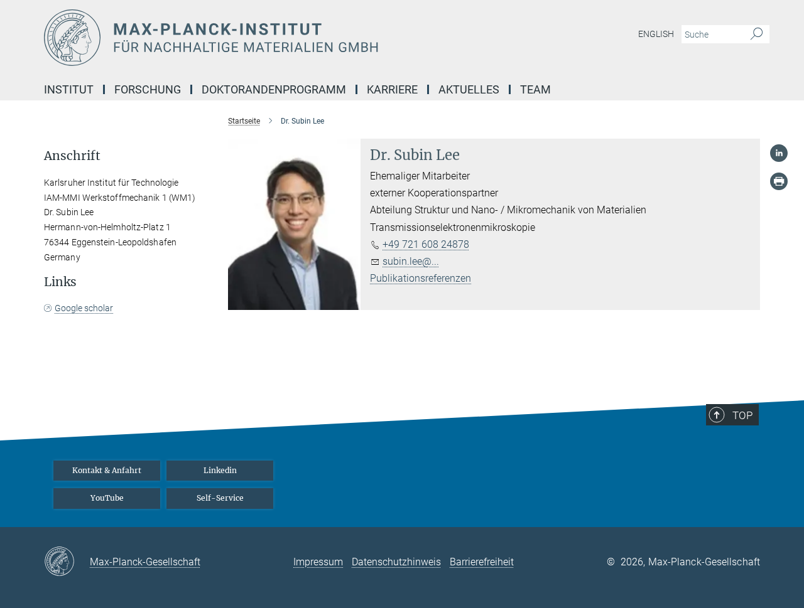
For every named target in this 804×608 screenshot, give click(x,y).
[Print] (778, 181)
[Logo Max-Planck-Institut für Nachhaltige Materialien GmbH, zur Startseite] (279, 37)
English (656, 34)
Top (742, 415)
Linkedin (220, 470)
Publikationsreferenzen (420, 278)
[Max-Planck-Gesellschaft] (67, 562)
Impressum (318, 562)
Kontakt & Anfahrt (106, 470)
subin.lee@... (411, 261)
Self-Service (220, 498)
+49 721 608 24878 (426, 244)
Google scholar (84, 308)
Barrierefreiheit (482, 562)
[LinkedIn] (778, 153)
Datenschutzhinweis (396, 562)
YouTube (107, 498)
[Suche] (756, 34)
